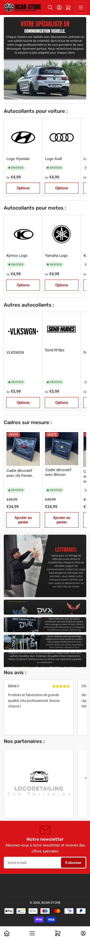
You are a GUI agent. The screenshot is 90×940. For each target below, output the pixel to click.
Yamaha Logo (56, 255)
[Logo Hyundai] (23, 137)
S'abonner (73, 862)
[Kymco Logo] (23, 234)
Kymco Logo (17, 255)
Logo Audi (53, 159)
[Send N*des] (61, 330)
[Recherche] (50, 7)
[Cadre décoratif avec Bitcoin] (61, 448)
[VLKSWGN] (23, 331)
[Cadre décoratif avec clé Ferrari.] (23, 449)
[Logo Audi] (61, 137)
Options (23, 188)
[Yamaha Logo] (61, 234)
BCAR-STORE (51, 902)
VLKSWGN (15, 352)
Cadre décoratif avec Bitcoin (58, 472)
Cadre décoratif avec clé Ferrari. (19, 473)
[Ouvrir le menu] (80, 7)
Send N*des (54, 350)
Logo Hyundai (18, 159)
